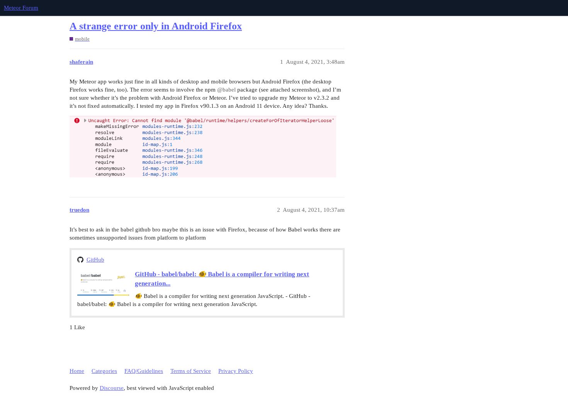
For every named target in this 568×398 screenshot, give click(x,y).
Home (77, 371)
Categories (104, 371)
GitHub (95, 260)
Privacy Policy (235, 371)
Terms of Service (190, 371)
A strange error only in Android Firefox (156, 26)
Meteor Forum (21, 8)
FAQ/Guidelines (143, 371)
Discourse (112, 388)
